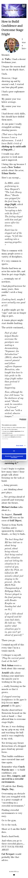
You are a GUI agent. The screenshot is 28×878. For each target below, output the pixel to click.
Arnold (5, 673)
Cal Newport (8, 854)
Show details (19, 445)
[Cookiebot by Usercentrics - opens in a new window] (19, 420)
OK (14, 451)
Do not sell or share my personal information (14, 456)
